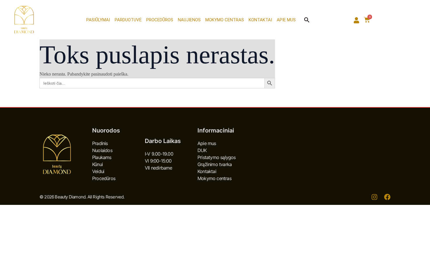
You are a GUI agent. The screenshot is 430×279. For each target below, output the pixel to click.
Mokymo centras (224, 19)
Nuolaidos (102, 150)
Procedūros (159, 19)
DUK (202, 150)
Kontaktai (260, 19)
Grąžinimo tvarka (214, 164)
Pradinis (100, 143)
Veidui (98, 171)
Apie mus (286, 19)
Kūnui (97, 164)
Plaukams (101, 157)
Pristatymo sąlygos (216, 157)
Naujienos (189, 19)
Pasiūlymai (98, 19)
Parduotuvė (128, 19)
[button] (307, 20)
